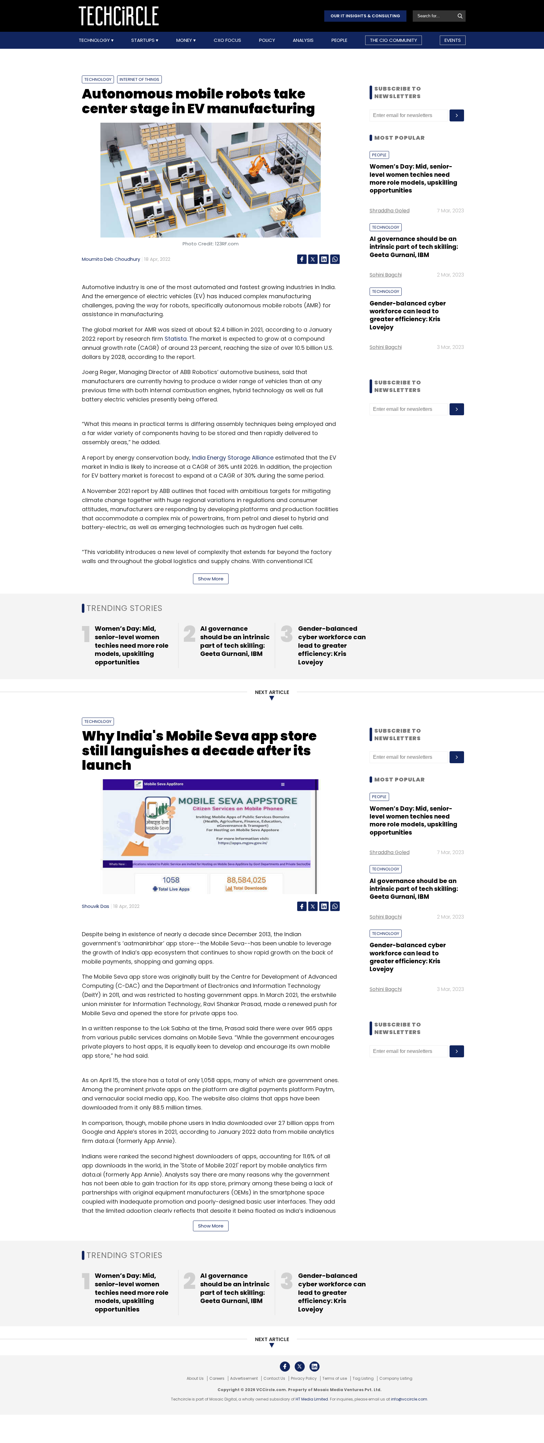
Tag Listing (363, 1378)
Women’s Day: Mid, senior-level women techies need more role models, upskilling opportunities (413, 178)
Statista (176, 339)
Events (453, 40)
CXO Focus (227, 40)
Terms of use (334, 1378)
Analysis (303, 40)
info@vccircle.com (409, 1399)
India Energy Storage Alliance (233, 457)
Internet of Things (139, 79)
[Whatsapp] (335, 259)
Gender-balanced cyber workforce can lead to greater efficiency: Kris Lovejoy (408, 315)
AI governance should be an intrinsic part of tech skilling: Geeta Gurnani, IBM (414, 247)
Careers (216, 1378)
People (339, 40)
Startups (143, 40)
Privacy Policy (304, 1378)
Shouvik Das (95, 906)
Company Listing (395, 1378)
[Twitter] (313, 259)
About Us (195, 1378)
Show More (211, 578)
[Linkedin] (324, 259)
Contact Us (274, 1378)
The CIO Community (393, 40)
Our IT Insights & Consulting (365, 16)
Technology (95, 40)
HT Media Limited (312, 1399)
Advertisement (244, 1378)
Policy (267, 40)
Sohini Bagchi (386, 274)
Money (184, 40)
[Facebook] (302, 259)
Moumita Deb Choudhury (111, 259)
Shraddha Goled (390, 210)
